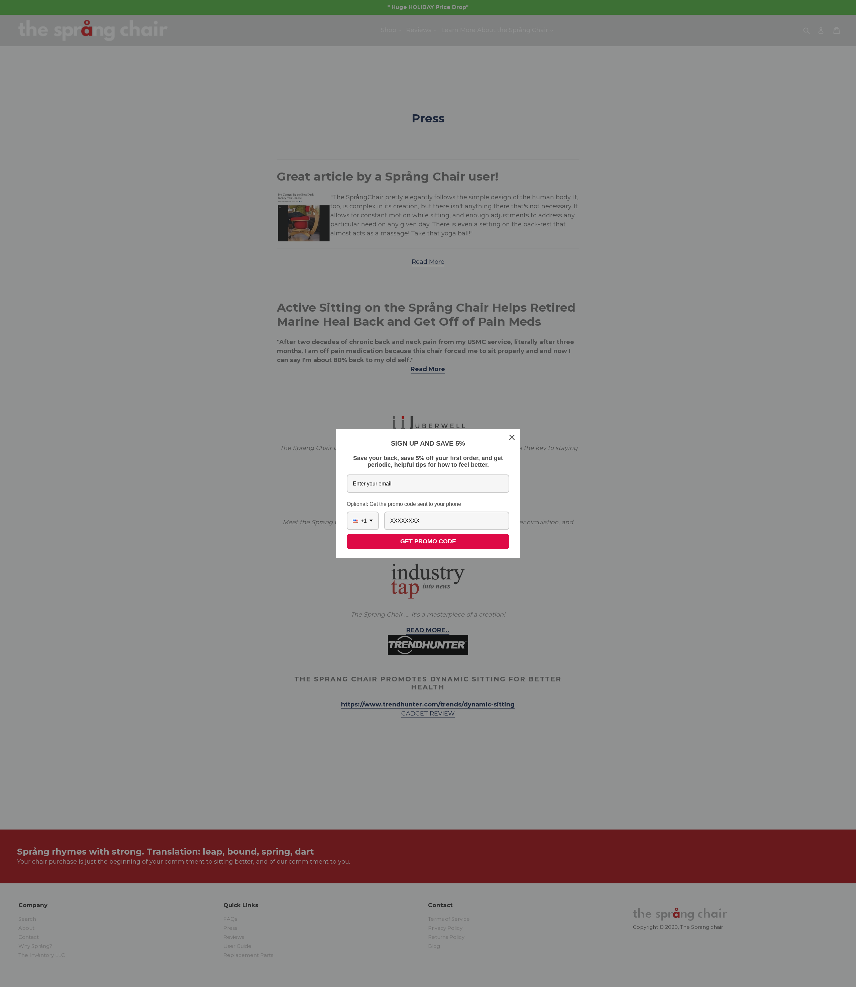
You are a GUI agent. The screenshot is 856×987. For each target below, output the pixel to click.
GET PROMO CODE (428, 541)
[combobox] (363, 521)
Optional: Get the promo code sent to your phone (404, 504)
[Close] (512, 437)
